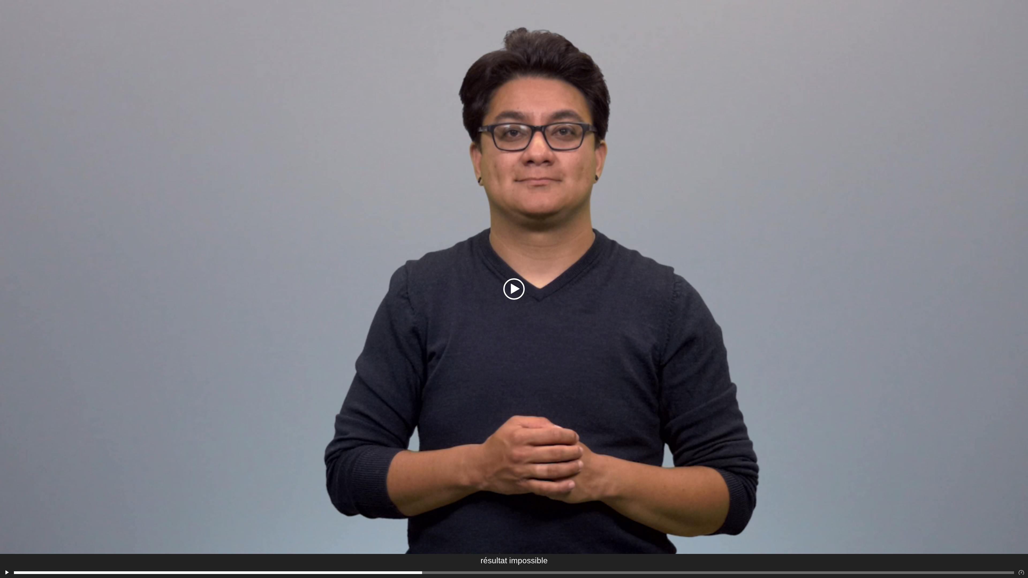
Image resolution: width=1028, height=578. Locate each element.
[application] (514, 289)
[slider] (514, 572)
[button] (514, 289)
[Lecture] (7, 572)
